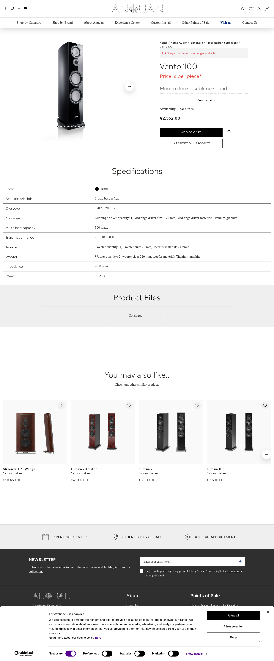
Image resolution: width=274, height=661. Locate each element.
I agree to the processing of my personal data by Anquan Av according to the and (195, 573)
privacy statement (155, 575)
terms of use (233, 571)
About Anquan (94, 22)
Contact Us (249, 22)
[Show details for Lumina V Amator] (103, 432)
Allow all (233, 615)
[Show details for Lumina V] (171, 432)
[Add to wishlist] (61, 406)
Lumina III (214, 469)
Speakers (197, 42)
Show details (194, 653)
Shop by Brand (62, 22)
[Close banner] (268, 612)
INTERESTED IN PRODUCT (191, 143)
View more (204, 100)
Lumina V (145, 469)
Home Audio (179, 42)
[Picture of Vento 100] (70, 85)
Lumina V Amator (84, 469)
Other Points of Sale (195, 22)
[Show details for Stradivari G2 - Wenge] (35, 432)
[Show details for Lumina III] (239, 432)
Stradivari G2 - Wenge (19, 469)
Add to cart (191, 132)
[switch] (107, 654)
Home (164, 42)
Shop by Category (29, 22)
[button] (129, 87)
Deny (233, 637)
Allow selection (233, 626)
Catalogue (135, 315)
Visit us (226, 22)
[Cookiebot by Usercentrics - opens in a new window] (24, 654)
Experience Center (127, 22)
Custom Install (161, 22)
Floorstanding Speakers (222, 42)
